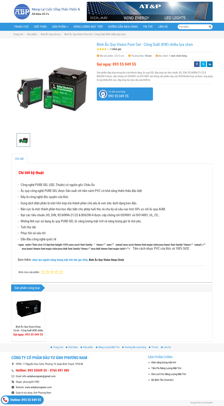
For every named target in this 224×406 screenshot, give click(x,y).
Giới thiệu (40, 26)
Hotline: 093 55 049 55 (25, 400)
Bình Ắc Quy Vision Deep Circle (106, 260)
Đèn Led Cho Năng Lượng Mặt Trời (168, 374)
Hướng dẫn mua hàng (123, 26)
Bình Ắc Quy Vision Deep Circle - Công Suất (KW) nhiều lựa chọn (28, 330)
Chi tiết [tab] (19, 159)
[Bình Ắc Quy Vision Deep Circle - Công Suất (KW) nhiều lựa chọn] (28, 308)
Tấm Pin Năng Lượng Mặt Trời (166, 368)
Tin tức (148, 26)
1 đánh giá (115, 49)
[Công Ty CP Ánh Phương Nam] (45, 11)
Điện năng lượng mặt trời (163, 362)
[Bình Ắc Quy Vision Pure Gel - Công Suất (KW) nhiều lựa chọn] (52, 85)
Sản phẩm (59, 26)
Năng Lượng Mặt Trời (88, 26)
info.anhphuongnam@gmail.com (38, 376)
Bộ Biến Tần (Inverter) (162, 380)
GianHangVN (207, 402)
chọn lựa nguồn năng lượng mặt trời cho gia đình (60, 260)
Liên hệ (163, 26)
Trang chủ (21, 26)
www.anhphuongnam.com (38, 387)
